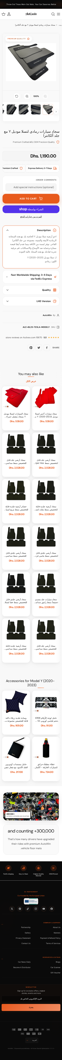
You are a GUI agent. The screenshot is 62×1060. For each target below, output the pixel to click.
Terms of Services (53, 943)
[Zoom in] (27, 96)
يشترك (31, 1007)
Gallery (28, 933)
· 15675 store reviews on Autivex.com (26, 337)
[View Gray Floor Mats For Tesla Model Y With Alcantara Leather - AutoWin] (48, 109)
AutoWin (10, 1048)
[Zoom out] (45, 96)
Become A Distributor (22, 967)
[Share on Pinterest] (31, 347)
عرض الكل (31, 381)
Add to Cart (28, 198)
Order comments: (46, 180)
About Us (56, 927)
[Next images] (56, 111)
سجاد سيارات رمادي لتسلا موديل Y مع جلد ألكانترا (35, 25)
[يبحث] (51, 14)
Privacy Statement (23, 938)
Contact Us (26, 943)
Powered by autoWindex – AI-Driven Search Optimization (31, 1048)
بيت (60, 25)
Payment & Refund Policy (50, 938)
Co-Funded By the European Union (31, 896)
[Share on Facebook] (47, 347)
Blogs (58, 962)
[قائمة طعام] (58, 14)
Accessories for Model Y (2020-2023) (30, 683)
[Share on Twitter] (39, 347)
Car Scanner (55, 967)
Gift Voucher (55, 973)
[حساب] (10, 14)
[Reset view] (17, 96)
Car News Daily (24, 962)
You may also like (31, 374)
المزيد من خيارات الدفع (31, 216)
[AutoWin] (31, 14)
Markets (57, 933)
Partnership (26, 927)
